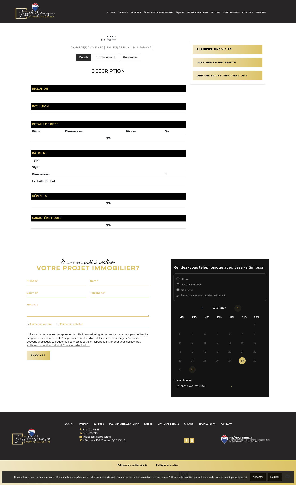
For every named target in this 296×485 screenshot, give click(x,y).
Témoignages (231, 12)
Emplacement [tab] (105, 57)
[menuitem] (261, 12)
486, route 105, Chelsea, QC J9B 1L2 (104, 440)
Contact (247, 12)
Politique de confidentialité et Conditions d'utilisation (58, 345)
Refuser (274, 476)
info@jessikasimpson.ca (97, 436)
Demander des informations (222, 75)
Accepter (258, 476)
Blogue (215, 12)
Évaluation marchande (158, 12)
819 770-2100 (91, 433)
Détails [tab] (83, 57)
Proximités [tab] (130, 57)
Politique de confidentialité (132, 465)
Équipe (180, 12)
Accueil (111, 12)
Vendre (123, 12)
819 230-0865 (91, 429)
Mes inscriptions (197, 12)
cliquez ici (241, 477)
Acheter (136, 12)
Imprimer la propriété (216, 62)
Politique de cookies (167, 465)
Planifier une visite (214, 49)
